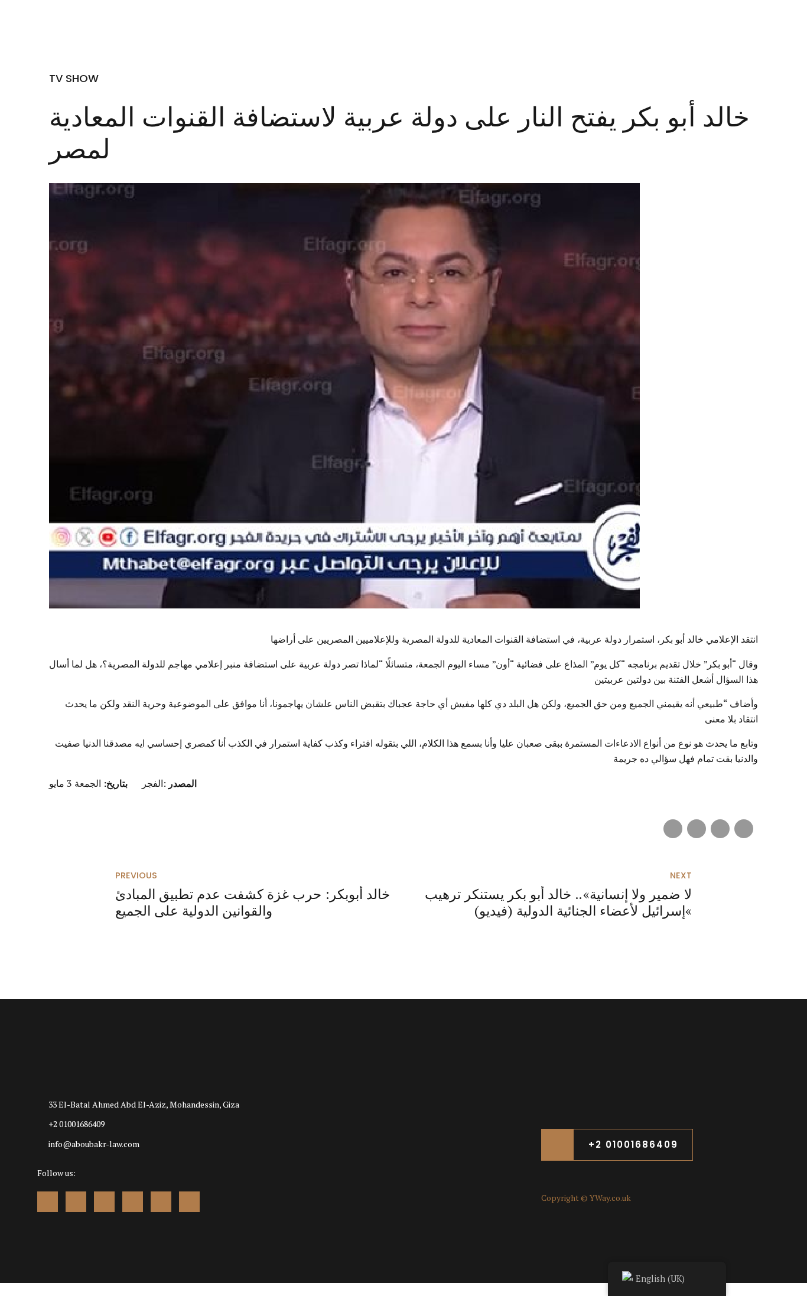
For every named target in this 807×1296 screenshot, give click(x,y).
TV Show (74, 78)
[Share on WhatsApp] (743, 828)
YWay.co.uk (610, 1197)
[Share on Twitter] (696, 828)
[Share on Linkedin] (720, 828)
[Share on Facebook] (672, 828)
